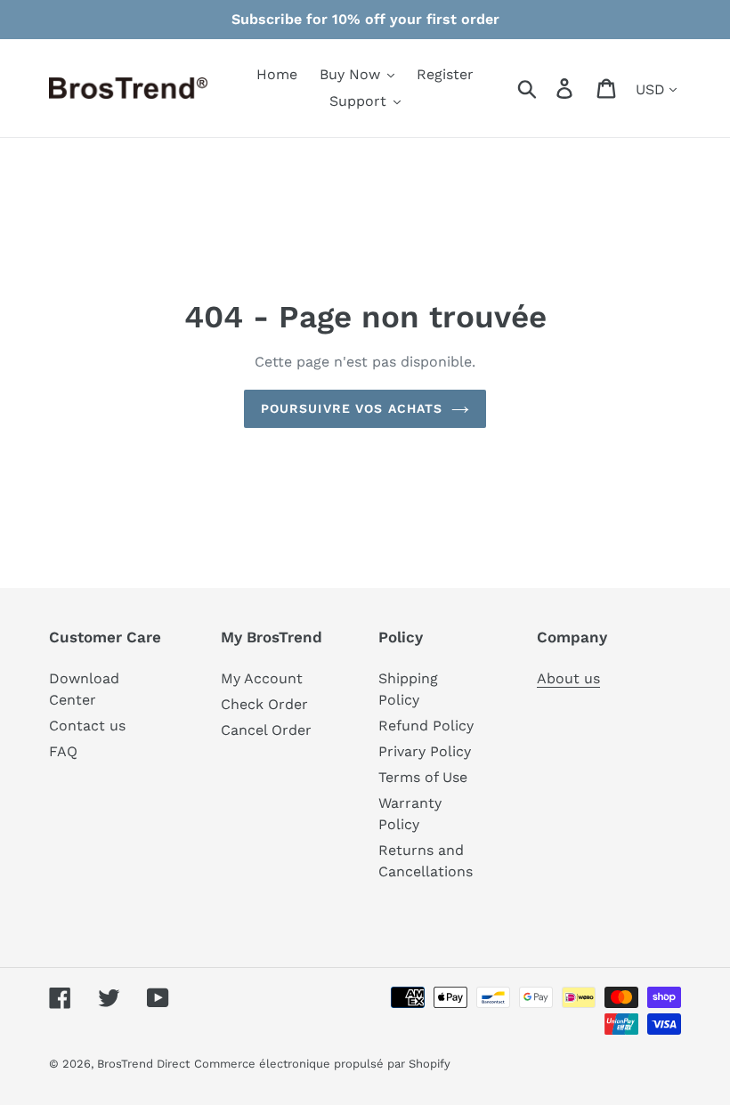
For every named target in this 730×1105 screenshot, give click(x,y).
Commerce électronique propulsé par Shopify (322, 1063)
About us (568, 678)
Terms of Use (422, 777)
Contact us (87, 725)
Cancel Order (266, 730)
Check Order (264, 704)
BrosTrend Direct (143, 1063)
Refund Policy (426, 725)
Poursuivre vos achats (352, 408)
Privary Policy (424, 751)
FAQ (63, 751)
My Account (262, 678)
